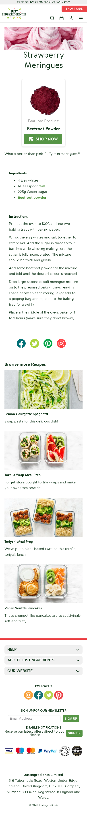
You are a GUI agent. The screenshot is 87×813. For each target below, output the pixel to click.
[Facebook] (38, 695)
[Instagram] (28, 695)
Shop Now (47, 139)
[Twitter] (48, 695)
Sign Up (74, 733)
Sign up (71, 718)
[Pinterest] (58, 695)
